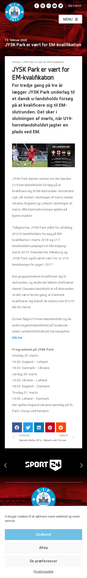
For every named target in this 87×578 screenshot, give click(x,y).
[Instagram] (48, 5)
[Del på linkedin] (39, 427)
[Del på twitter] (28, 427)
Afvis (43, 548)
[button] (70, 19)
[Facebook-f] (36, 5)
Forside (16, 62)
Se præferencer (43, 561)
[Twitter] (60, 5)
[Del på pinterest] (50, 427)
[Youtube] (54, 5)
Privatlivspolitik (43, 571)
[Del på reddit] (61, 427)
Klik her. (17, 337)
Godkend (43, 534)
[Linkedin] (42, 5)
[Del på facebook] (17, 427)
